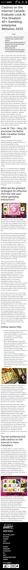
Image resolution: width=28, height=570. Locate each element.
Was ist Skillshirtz (9, 535)
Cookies (5, 559)
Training (5, 539)
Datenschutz (7, 551)
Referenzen (6, 543)
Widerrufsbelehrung (9, 557)
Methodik (6, 537)
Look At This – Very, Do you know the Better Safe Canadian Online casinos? (14, 38)
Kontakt (5, 547)
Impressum (6, 549)
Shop (4, 541)
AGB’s (4, 555)
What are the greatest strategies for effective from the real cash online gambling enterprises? (15, 44)
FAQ (4, 553)
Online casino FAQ (10, 47)
